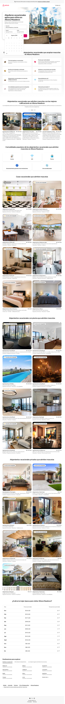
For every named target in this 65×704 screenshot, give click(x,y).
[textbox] (10, 32)
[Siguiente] (35, 110)
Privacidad (29, 701)
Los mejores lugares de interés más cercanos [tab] (37, 661)
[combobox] (16, 27)
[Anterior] (29, 110)
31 (6, 53)
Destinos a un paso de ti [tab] (8, 661)
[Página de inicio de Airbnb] (6, 5)
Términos (35, 701)
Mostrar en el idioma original (44, 1)
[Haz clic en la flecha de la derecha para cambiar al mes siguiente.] (21, 35)
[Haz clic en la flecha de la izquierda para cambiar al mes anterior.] (6, 35)
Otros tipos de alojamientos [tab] (20, 661)
